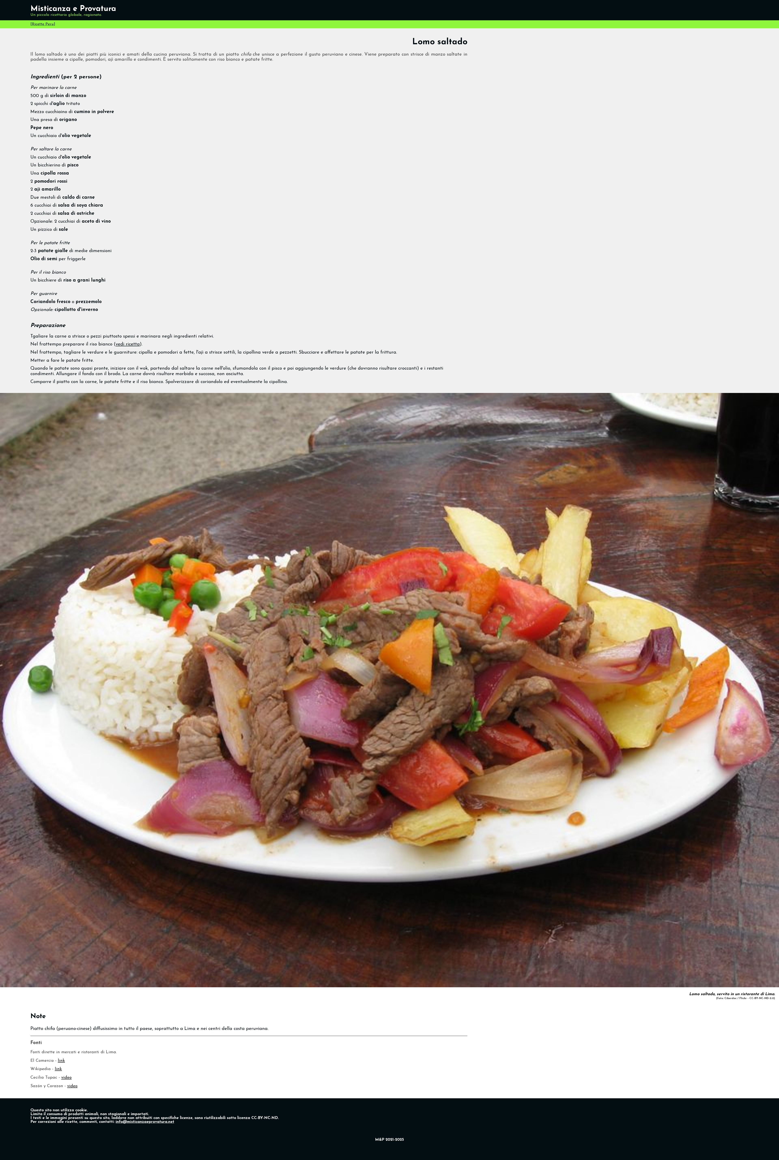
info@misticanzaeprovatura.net (145, 1122)
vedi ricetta (128, 344)
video (66, 1077)
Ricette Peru (43, 24)
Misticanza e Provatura (73, 9)
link (61, 1061)
